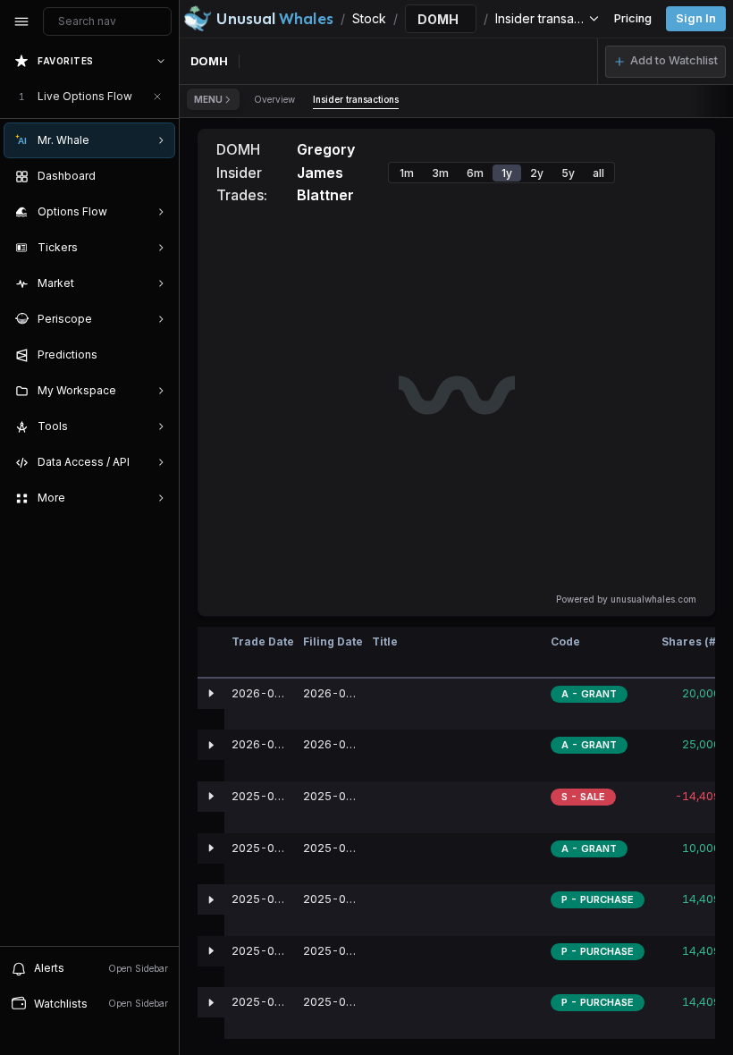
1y (506, 173)
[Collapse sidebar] (21, 21)
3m (440, 173)
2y (536, 173)
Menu (208, 99)
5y (568, 173)
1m (407, 173)
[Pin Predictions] (157, 355)
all (598, 173)
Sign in (696, 18)
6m (475, 173)
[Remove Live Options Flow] (157, 96)
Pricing (633, 18)
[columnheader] (211, 653)
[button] (665, 61)
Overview (274, 99)
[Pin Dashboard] (157, 176)
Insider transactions (356, 99)
